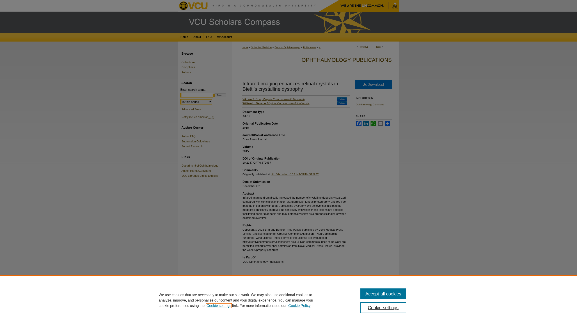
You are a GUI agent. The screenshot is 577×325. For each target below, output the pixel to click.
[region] (288, 300)
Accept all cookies (383, 293)
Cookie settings (218, 306)
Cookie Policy (299, 306)
